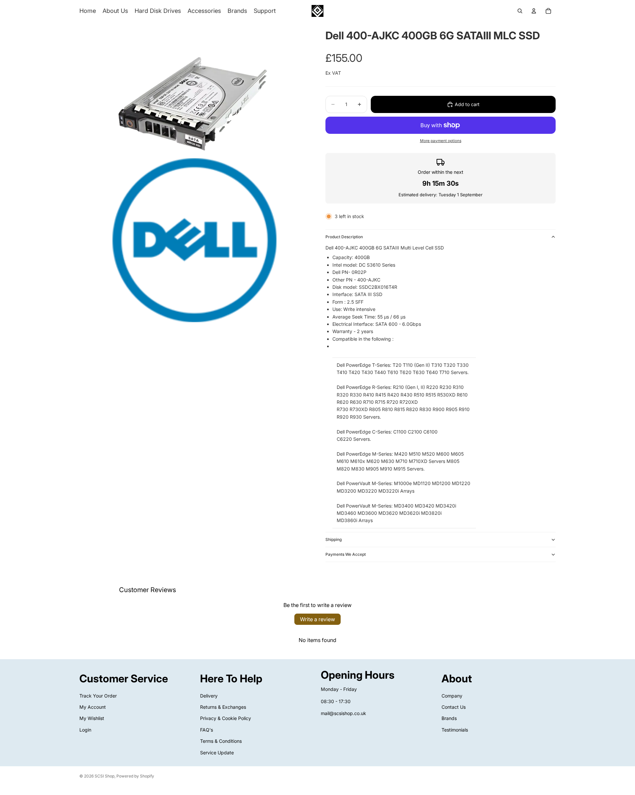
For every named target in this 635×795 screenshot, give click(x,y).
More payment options (440, 140)
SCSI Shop (104, 776)
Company (452, 696)
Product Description (344, 236)
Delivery (209, 696)
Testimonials (455, 730)
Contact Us (454, 707)
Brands (449, 718)
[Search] (520, 11)
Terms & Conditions (221, 741)
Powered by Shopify (135, 776)
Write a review (317, 619)
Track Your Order (98, 696)
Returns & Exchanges (223, 707)
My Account (92, 707)
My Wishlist (91, 718)
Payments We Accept (345, 554)
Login (85, 730)
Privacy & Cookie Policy (225, 718)
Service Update (217, 752)
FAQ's (206, 730)
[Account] (534, 11)
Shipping (333, 539)
